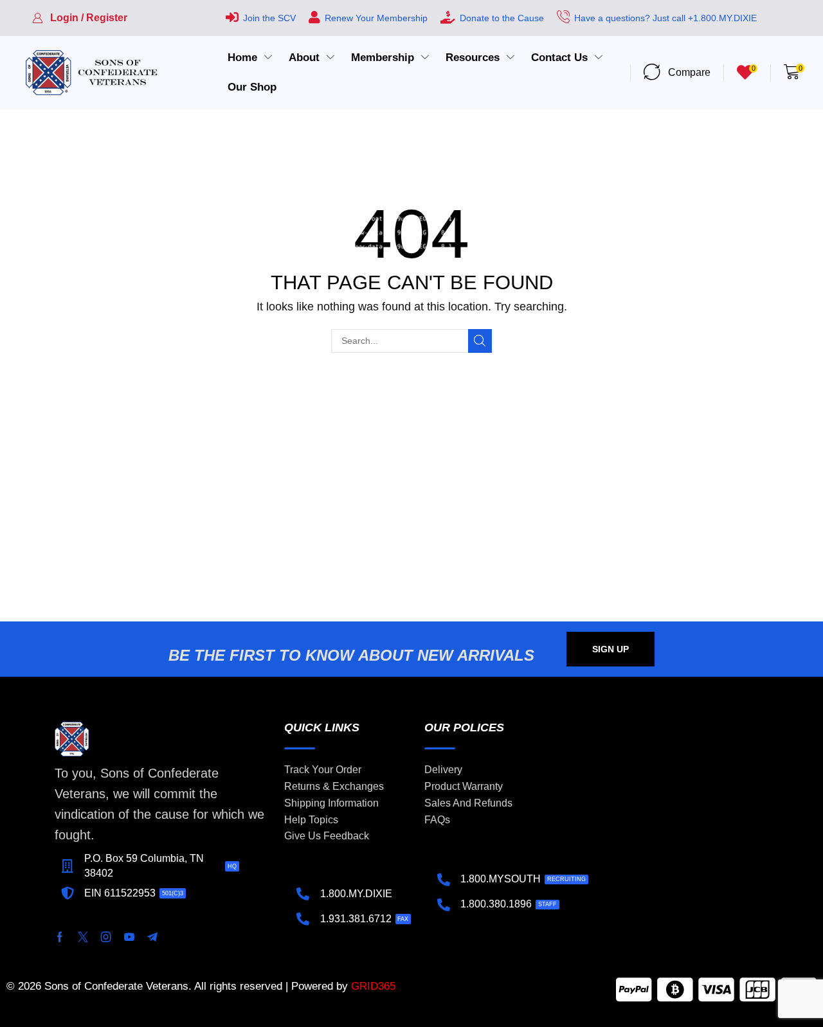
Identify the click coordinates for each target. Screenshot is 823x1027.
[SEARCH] (480, 341)
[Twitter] (83, 937)
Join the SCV (269, 18)
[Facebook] (60, 937)
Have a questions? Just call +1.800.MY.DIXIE (665, 18)
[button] (79, 18)
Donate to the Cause (502, 18)
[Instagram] (106, 937)
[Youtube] (129, 937)
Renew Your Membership (376, 18)
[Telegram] (152, 937)
